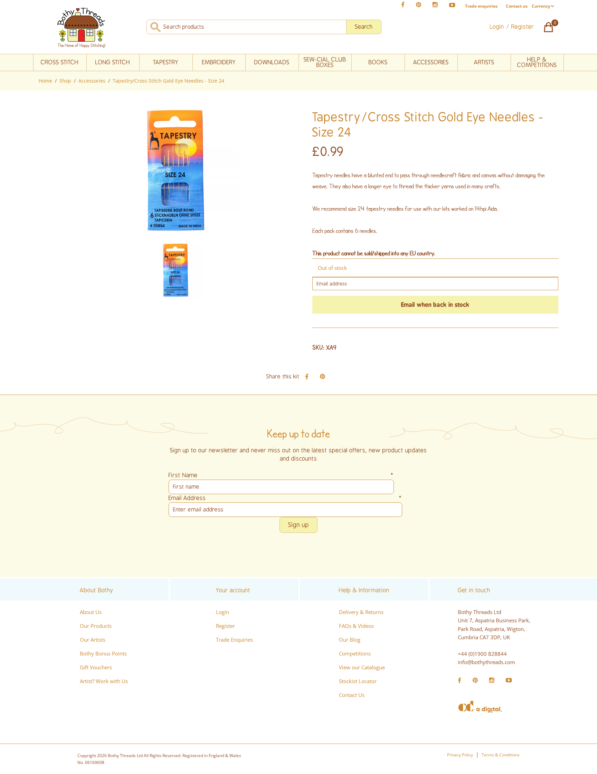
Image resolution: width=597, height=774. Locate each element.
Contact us (517, 6)
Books (378, 62)
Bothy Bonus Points (103, 653)
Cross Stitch (60, 62)
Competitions (355, 653)
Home (45, 80)
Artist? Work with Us (104, 681)
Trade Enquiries (234, 639)
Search (364, 26)
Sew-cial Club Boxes (325, 62)
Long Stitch (112, 62)
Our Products (96, 625)
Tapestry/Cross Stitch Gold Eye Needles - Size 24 (168, 80)
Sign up (298, 524)
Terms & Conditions (501, 755)
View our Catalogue (362, 667)
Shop (65, 80)
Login (222, 611)
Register (225, 625)
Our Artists (92, 639)
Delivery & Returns (361, 611)
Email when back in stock (435, 304)
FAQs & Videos (356, 625)
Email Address (285, 498)
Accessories (431, 62)
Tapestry (166, 62)
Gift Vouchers (96, 667)
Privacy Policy (460, 755)
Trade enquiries (481, 6)
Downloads (272, 62)
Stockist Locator (358, 681)
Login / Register (512, 26)
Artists (484, 62)
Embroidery (219, 62)
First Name (281, 475)
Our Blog (349, 639)
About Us (91, 611)
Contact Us (351, 694)
